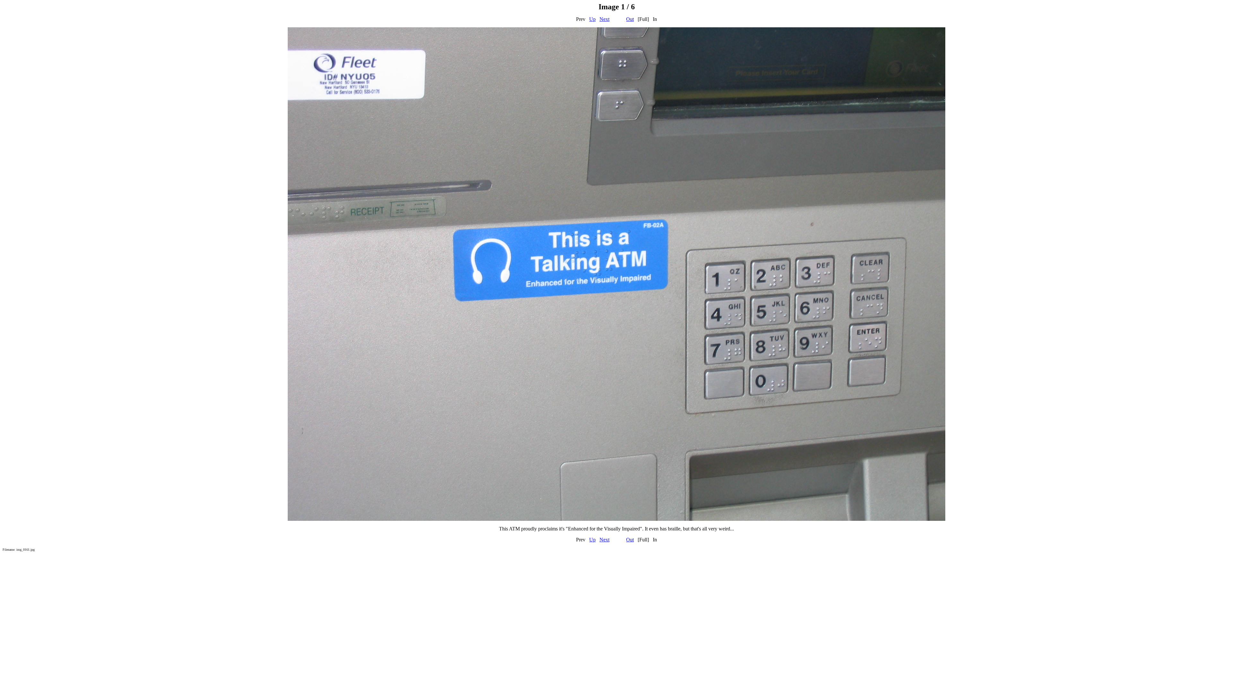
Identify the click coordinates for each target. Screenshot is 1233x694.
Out (630, 19)
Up (592, 19)
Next (604, 19)
